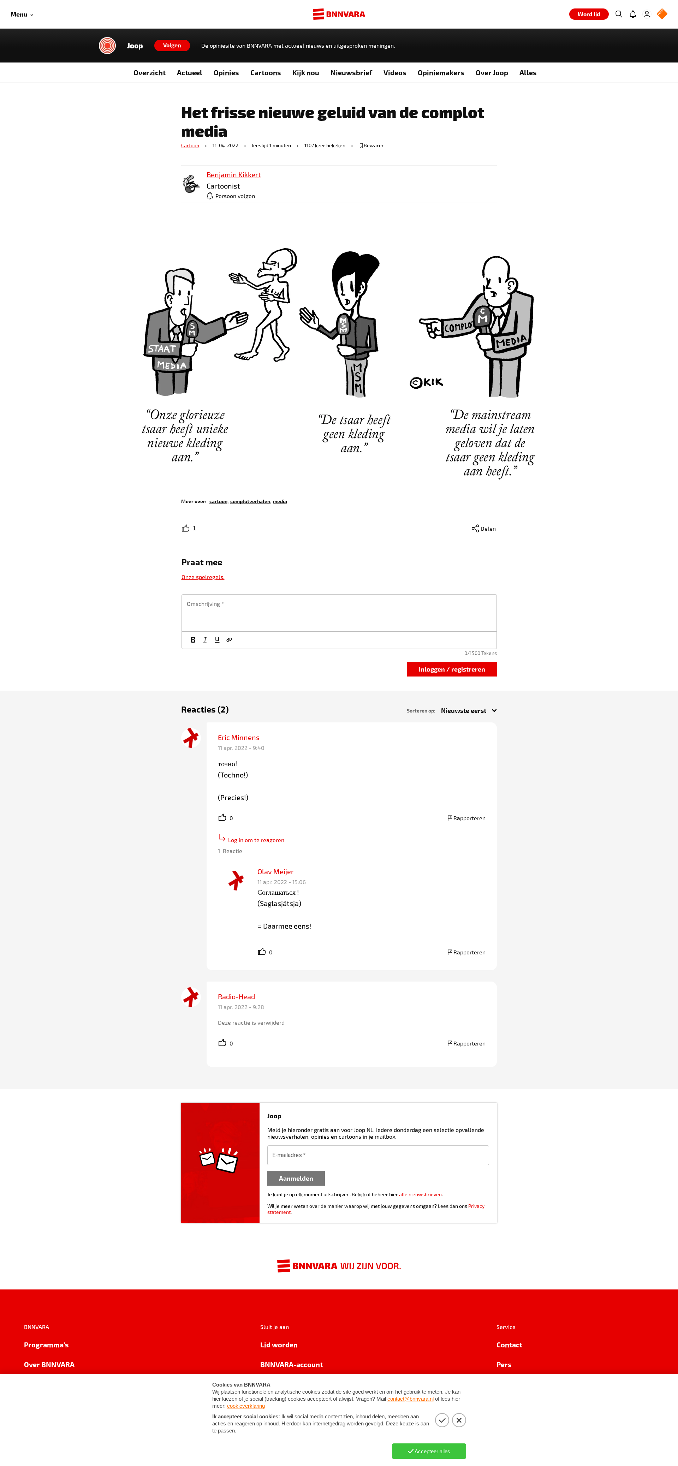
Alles (528, 72)
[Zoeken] (618, 14)
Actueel (189, 72)
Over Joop (492, 72)
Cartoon (190, 145)
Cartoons (265, 72)
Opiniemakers (441, 72)
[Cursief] (205, 640)
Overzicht (149, 72)
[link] (191, 184)
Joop (135, 45)
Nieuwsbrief (351, 72)
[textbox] (339, 613)
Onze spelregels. (203, 576)
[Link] (229, 640)
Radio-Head (236, 996)
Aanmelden (296, 1178)
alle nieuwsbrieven (420, 1194)
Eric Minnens (239, 737)
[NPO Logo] (662, 14)
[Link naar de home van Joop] (107, 45)
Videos (394, 72)
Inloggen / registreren (452, 669)
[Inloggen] (647, 14)
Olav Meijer (275, 871)
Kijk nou (305, 72)
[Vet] (193, 640)
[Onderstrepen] (217, 640)
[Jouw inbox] (633, 14)
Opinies (226, 72)
